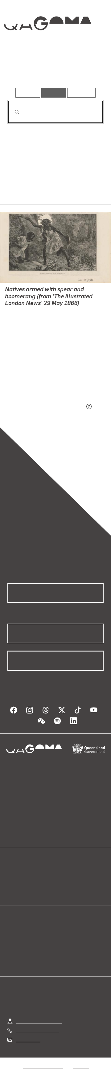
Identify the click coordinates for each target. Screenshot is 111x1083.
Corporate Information (76, 1066)
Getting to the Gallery (39, 1013)
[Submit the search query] (12, 112)
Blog (63, 867)
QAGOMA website (26, 875)
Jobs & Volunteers (43, 1059)
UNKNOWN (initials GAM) (32, 312)
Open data (18, 867)
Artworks (21, 70)
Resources (81, 92)
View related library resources (40, 372)
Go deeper (87, 70)
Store (13, 882)
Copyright (32, 1066)
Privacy (81, 1059)
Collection (49, 46)
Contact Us (27, 1032)
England (13, 196)
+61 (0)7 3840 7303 (37, 1023)
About (64, 875)
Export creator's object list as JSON (46, 407)
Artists (53, 70)
